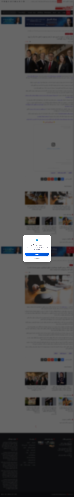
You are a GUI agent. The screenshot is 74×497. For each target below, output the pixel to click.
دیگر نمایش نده (37, 258)
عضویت (37, 254)
